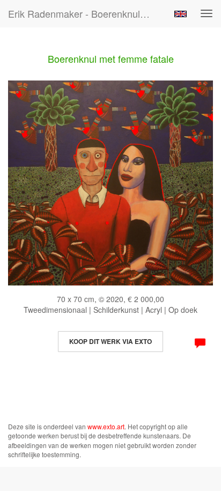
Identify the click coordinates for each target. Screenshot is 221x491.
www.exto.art (105, 426)
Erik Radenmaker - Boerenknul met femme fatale (84, 13)
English (180, 14)
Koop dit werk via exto (110, 341)
